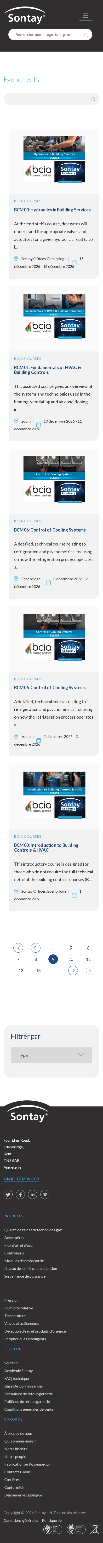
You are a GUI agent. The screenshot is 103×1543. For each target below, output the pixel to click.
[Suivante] (73, 970)
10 (70, 959)
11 (88, 959)
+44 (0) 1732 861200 (21, 1178)
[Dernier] (90, 970)
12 (20, 970)
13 (38, 970)
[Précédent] (35, 948)
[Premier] (18, 948)
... (53, 947)
